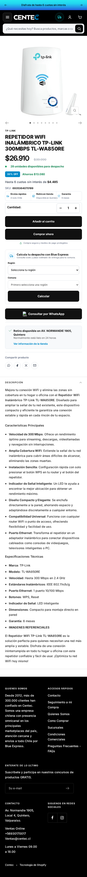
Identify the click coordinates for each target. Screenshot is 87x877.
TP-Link (10, 130)
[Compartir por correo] (34, 365)
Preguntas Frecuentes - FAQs (64, 748)
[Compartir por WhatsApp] (8, 365)
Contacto (54, 695)
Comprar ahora (43, 234)
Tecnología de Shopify (33, 864)
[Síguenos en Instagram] (62, 817)
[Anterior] (7, 122)
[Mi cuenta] (69, 17)
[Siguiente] (80, 122)
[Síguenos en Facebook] (52, 817)
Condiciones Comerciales (56, 736)
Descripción (14, 382)
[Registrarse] (67, 788)
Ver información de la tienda (31, 343)
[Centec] (33, 17)
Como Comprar (58, 720)
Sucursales (55, 727)
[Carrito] (79, 17)
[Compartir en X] (26, 365)
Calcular (44, 296)
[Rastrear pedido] (59, 17)
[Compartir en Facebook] (17, 365)
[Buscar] (79, 28)
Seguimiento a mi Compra (60, 704)
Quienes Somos (59, 714)
